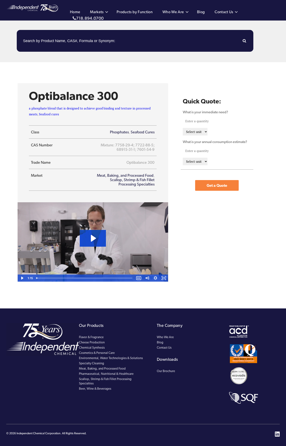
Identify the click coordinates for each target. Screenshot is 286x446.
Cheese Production (92, 342)
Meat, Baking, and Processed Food (125, 175)
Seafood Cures (143, 132)
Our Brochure (166, 371)
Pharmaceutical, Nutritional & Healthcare (106, 374)
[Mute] (147, 278)
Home (75, 12)
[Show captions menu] (139, 278)
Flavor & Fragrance (91, 337)
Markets (96, 12)
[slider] (85, 278)
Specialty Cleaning (91, 363)
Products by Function (135, 12)
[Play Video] (22, 278)
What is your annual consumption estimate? (215, 142)
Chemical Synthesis (92, 347)
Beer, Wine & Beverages (95, 389)
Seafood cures (49, 114)
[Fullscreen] (164, 278)
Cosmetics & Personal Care (97, 353)
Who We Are (173, 12)
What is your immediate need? (205, 112)
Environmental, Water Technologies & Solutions (111, 358)
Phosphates (119, 132)
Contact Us (224, 12)
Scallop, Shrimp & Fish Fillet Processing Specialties (132, 182)
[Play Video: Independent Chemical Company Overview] (93, 238)
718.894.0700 (90, 18)
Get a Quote (217, 185)
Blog (201, 12)
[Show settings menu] (155, 278)
